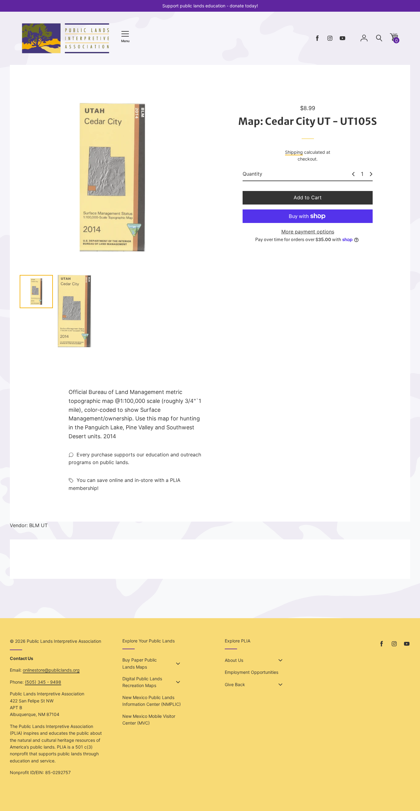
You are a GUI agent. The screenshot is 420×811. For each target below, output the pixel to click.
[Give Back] (280, 684)
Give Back (235, 684)
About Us (234, 660)
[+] (371, 174)
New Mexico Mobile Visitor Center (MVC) (148, 720)
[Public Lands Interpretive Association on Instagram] (330, 38)
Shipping (294, 152)
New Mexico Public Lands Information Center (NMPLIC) (151, 701)
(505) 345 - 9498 (43, 682)
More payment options (307, 232)
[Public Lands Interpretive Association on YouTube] (342, 38)
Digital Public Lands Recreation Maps (142, 682)
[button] (393, 39)
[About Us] (280, 660)
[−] (353, 174)
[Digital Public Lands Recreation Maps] (178, 682)
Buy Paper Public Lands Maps (139, 663)
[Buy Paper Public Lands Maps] (178, 664)
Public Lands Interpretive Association (64, 641)
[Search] (379, 38)
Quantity (252, 174)
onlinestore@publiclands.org (51, 670)
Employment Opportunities (251, 672)
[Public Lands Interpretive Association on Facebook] (317, 38)
